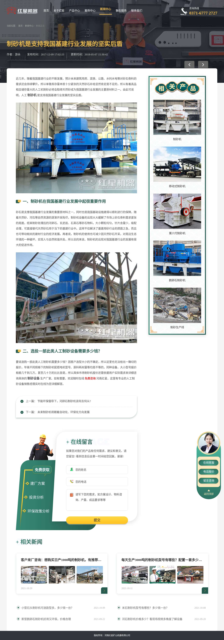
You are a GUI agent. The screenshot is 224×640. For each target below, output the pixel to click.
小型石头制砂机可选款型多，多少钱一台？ (47, 607)
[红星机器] (22, 10)
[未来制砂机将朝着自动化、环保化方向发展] (203, 64)
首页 (46, 10)
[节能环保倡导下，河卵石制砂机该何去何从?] (189, 64)
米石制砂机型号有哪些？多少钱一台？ (145, 607)
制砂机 (177, 139)
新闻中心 (105, 9)
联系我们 (136, 10)
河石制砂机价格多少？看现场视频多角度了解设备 (152, 619)
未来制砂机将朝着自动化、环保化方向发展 (63, 412)
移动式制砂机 (177, 186)
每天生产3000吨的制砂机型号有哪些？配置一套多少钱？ (162, 560)
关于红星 (58, 10)
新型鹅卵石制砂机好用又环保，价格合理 (46, 619)
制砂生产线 (177, 327)
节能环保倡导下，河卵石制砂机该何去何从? (64, 401)
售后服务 (121, 10)
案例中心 (90, 10)
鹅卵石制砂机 (177, 280)
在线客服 (208, 462)
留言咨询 (208, 480)
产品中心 (74, 10)
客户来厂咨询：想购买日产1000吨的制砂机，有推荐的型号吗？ (62, 560)
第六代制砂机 (177, 233)
